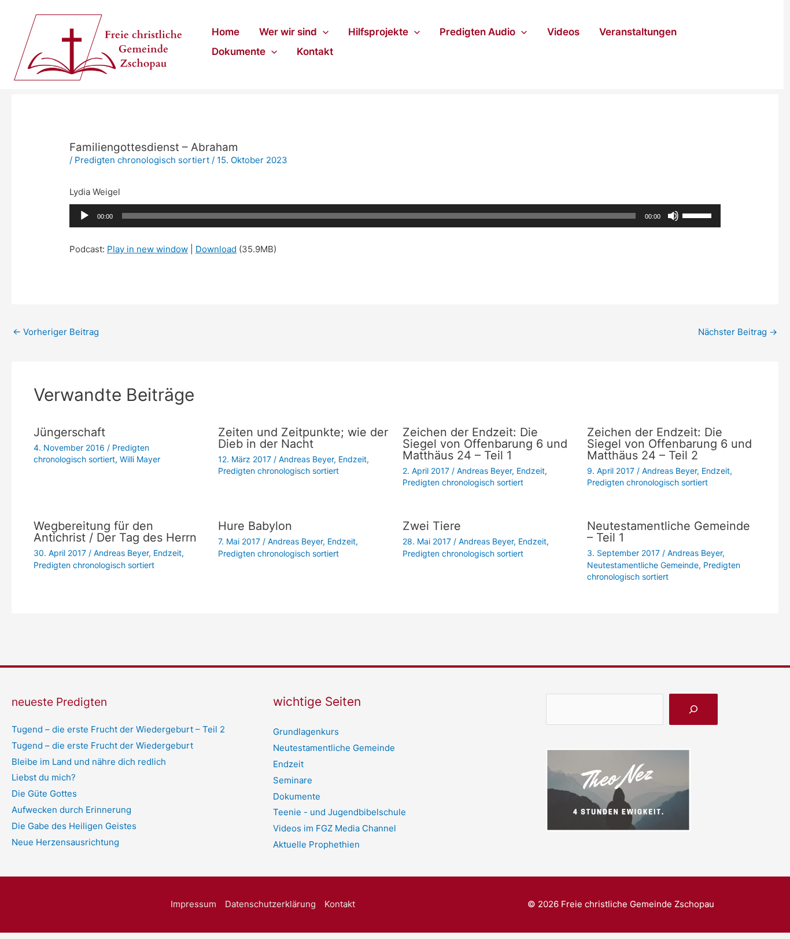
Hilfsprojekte (378, 32)
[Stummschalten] (673, 216)
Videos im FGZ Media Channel (334, 828)
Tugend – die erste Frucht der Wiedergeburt (102, 745)
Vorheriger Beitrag (56, 331)
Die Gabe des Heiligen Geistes (74, 825)
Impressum (193, 904)
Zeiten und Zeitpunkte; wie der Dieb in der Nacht (303, 438)
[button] (322, 32)
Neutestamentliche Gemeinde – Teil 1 (668, 531)
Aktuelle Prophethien (316, 844)
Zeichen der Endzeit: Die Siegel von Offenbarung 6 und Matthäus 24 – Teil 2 (669, 443)
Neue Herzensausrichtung (65, 842)
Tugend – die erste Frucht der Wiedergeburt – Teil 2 (118, 729)
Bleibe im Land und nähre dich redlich (89, 761)
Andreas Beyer (306, 459)
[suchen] (693, 709)
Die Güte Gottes (44, 793)
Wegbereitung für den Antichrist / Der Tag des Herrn (115, 531)
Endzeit (352, 459)
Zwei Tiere (432, 526)
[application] (395, 215)
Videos (563, 32)
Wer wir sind (288, 32)
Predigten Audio (477, 32)
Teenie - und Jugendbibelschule (339, 812)
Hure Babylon (255, 526)
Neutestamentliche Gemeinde (643, 565)
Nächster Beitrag (737, 331)
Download (216, 249)
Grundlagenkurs (306, 731)
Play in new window (147, 249)
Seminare (292, 780)
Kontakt (315, 51)
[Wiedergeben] (84, 216)
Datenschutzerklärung (270, 904)
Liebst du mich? (44, 777)
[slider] (698, 214)
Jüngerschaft (69, 432)
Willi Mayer (140, 459)
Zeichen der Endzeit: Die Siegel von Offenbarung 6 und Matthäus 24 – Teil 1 (485, 443)
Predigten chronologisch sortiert (142, 159)
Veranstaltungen (638, 32)
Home (225, 32)
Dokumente (238, 51)
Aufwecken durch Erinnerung (71, 809)
